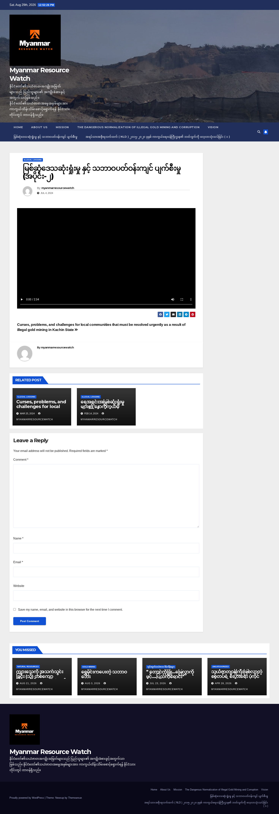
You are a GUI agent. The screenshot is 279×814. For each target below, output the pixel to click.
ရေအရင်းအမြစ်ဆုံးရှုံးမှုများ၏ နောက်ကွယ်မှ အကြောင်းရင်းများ (102, 406)
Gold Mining (88, 667)
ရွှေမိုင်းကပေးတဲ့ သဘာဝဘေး (104, 674)
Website (18, 585)
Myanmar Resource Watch (50, 752)
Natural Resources (28, 667)
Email (18, 562)
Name (18, 538)
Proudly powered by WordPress (27, 797)
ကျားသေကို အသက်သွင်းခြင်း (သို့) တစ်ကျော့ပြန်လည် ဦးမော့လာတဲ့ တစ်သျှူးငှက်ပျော (41, 678)
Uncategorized (220, 667)
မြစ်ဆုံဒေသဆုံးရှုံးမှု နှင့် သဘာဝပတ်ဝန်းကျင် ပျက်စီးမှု (45, 136)
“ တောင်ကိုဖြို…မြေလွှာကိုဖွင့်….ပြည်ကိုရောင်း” (170, 674)
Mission (62, 127)
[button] (258, 131)
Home (18, 127)
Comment (20, 459)
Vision (213, 127)
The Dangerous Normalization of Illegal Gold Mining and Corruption (138, 127)
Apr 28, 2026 (223, 683)
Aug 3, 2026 (92, 683)
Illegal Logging (33, 160)
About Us (39, 127)
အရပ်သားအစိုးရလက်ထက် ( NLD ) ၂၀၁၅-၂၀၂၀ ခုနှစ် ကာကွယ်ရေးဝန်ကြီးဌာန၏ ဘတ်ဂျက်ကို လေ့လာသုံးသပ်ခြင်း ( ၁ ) (158, 136)
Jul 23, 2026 (158, 683)
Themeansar (75, 797)
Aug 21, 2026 (28, 683)
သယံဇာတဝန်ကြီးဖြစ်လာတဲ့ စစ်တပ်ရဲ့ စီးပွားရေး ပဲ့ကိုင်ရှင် (236, 676)
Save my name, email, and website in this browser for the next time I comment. (70, 609)
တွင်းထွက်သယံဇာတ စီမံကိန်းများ (160, 667)
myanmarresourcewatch (57, 188)
